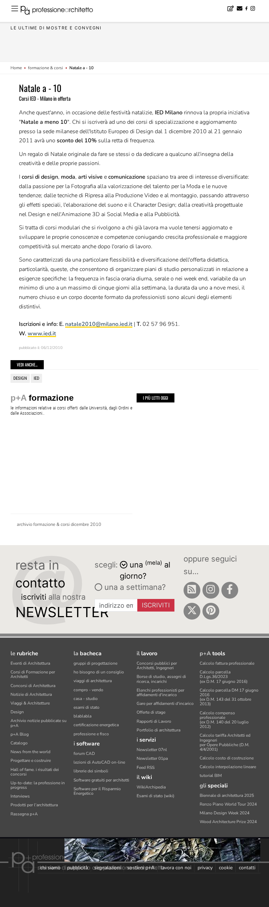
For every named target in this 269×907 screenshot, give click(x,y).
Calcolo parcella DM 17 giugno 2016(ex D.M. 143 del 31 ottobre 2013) (229, 697)
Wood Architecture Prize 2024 (228, 821)
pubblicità (77, 867)
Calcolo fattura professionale (227, 663)
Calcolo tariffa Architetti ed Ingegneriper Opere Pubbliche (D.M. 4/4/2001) (225, 742)
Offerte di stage (151, 712)
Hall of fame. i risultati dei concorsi (35, 772)
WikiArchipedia (151, 787)
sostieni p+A (140, 867)
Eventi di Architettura (30, 663)
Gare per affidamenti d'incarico (165, 703)
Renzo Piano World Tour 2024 (228, 804)
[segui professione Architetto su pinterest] (210, 611)
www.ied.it (42, 333)
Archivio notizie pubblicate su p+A (39, 723)
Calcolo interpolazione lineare (228, 767)
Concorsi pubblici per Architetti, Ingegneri (157, 665)
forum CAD (84, 753)
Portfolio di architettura (158, 730)
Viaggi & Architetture (30, 703)
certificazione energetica (96, 725)
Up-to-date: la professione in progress (38, 785)
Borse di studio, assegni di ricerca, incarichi (161, 679)
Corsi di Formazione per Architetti (33, 674)
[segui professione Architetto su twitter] (192, 611)
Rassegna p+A (24, 814)
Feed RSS (145, 767)
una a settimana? (134, 587)
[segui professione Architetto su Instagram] (210, 590)
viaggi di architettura (93, 681)
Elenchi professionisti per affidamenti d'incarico (160, 692)
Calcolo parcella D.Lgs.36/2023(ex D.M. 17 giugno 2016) (224, 676)
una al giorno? (145, 569)
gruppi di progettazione (95, 663)
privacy (205, 867)
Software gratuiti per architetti (101, 780)
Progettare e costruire (31, 760)
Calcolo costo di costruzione (227, 758)
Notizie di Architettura (31, 694)
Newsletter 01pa (152, 758)
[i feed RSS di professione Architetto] (192, 590)
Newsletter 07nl (152, 749)
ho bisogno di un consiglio (99, 672)
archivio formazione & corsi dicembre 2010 (59, 524)
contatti (247, 867)
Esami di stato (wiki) (155, 796)
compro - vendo (88, 690)
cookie (226, 867)
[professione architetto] (61, 11)
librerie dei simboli (91, 771)
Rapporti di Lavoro (154, 721)
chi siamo (50, 867)
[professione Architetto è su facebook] (229, 590)
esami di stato (86, 707)
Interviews (20, 796)
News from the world (30, 752)
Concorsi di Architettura (33, 685)
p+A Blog (20, 734)
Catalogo (19, 743)
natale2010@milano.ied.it (98, 324)
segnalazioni (107, 867)
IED (36, 378)
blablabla (82, 716)
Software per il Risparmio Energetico (97, 791)
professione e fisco (91, 734)
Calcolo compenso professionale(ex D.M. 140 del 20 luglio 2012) (224, 720)
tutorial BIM (211, 775)
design (20, 378)
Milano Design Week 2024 (224, 813)
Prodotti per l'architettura (34, 805)
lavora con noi (176, 867)
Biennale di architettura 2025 (227, 795)
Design (17, 712)
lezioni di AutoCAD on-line (99, 762)
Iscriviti (156, 605)
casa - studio (86, 698)
